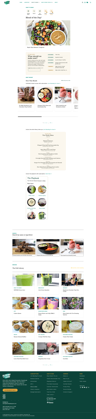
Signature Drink (42, 311)
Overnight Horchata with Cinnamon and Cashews (48, 158)
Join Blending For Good (10, 390)
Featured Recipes (67, 334)
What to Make (33, 386)
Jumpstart (27, 2)
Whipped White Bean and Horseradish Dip (48, 145)
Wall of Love (66, 378)
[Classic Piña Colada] (73, 330)
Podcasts (82, 378)
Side (64, 311)
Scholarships (33, 381)
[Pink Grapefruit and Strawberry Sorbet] (63, 99)
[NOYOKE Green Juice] (23, 284)
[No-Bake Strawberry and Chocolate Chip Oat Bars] (26, 99)
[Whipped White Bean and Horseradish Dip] (44, 99)
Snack (15, 334)
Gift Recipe (41, 334)
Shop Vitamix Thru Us (46, 2)
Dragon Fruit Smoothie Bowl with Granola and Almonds (48, 162)
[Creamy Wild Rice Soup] (48, 330)
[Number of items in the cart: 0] (90, 2)
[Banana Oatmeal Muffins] (23, 330)
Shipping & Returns (51, 381)
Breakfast (41, 287)
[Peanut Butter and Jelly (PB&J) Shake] (48, 307)
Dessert (65, 287)
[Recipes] (81, 2)
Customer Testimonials (52, 386)
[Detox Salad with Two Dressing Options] (73, 307)
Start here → (49, 173)
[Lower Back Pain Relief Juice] (23, 352)
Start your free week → (34, 69)
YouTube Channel (67, 383)
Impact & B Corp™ (67, 381)
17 (50, 122)
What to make (35, 2)
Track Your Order (51, 391)
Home (21, 2)
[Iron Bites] (73, 352)
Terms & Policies (67, 389)
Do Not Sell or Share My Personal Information (25, 415)
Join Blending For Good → (54, 83)
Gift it (31, 383)
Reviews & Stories (34, 378)
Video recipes (83, 381)
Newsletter (82, 375)
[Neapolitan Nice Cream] (48, 352)
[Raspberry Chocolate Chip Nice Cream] (73, 284)
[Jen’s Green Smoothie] (48, 284)
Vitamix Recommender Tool (53, 378)
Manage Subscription (35, 391)
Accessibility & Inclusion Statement (9, 415)
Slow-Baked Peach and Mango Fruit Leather (48, 167)
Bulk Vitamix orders (51, 389)
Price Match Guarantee (52, 383)
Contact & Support (67, 391)
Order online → (50, 394)
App (15, 311)
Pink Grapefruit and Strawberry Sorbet (48, 154)
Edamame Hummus (48, 141)
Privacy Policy (66, 386)
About (56, 2)
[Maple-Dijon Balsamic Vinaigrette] (48, 35)
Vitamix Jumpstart (34, 389)
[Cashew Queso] (23, 307)
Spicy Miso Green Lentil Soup (48, 149)
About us (65, 375)
